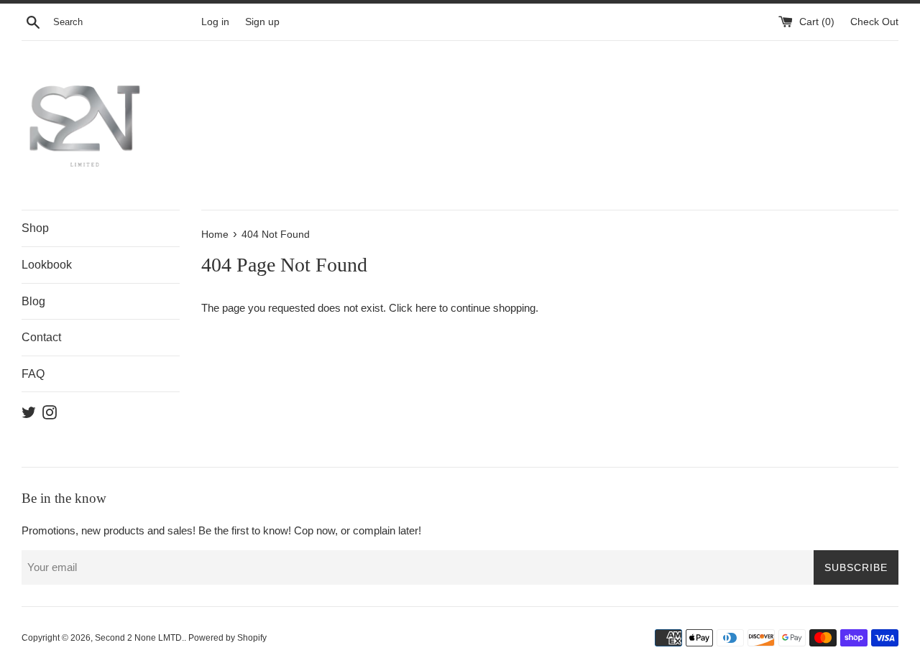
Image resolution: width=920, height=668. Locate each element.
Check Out (874, 22)
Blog (33, 301)
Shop (35, 228)
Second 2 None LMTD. (139, 638)
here (425, 308)
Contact (41, 337)
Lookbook (47, 265)
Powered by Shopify (227, 638)
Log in (215, 22)
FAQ (33, 374)
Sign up (262, 22)
